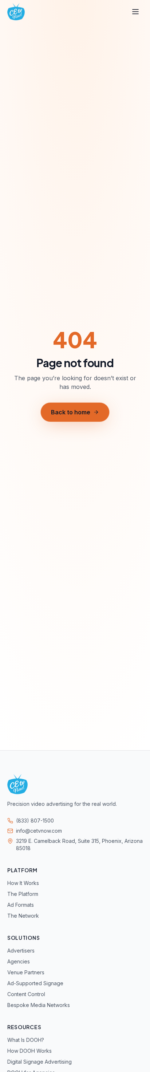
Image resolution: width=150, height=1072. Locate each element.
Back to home (70, 412)
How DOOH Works (29, 1051)
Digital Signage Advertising (39, 1062)
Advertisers (21, 950)
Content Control (26, 994)
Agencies (18, 961)
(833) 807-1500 (35, 820)
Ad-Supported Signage (35, 983)
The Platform (22, 894)
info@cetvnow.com (39, 831)
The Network (23, 916)
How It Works (23, 883)
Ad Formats (20, 905)
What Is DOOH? (25, 1040)
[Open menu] (135, 11)
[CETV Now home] (16, 11)
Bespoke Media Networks (38, 1005)
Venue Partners (25, 972)
